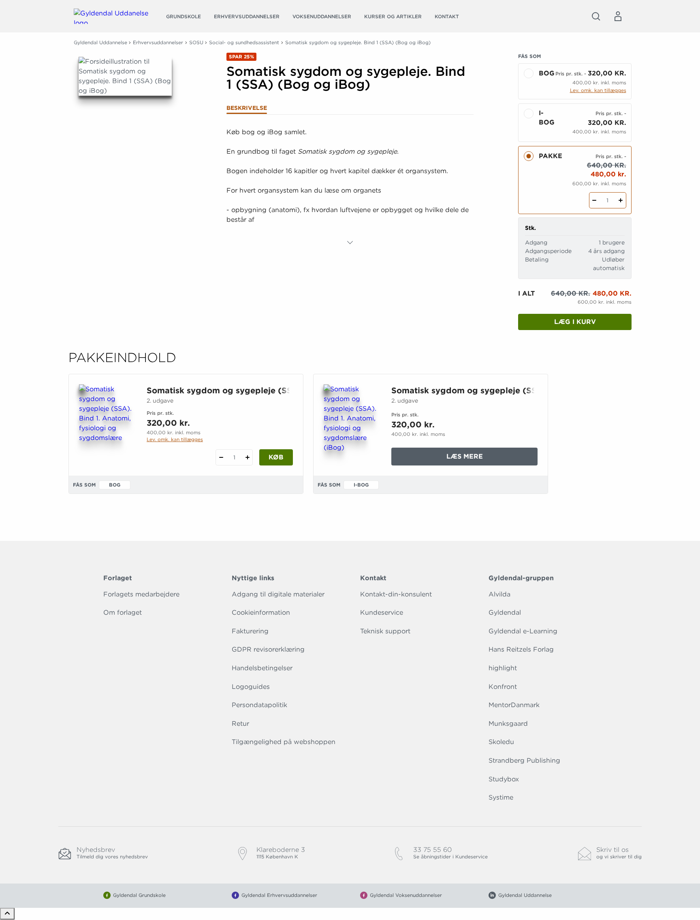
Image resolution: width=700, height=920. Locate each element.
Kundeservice (381, 612)
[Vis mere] (350, 242)
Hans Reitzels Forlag (521, 649)
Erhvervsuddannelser (247, 16)
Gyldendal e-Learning (523, 631)
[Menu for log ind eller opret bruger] (618, 16)
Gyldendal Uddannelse (100, 42)
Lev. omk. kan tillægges (598, 90)
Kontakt (447, 16)
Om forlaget (122, 612)
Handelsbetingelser (262, 668)
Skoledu (501, 742)
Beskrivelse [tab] (246, 108)
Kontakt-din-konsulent (396, 594)
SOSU (196, 42)
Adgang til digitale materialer (278, 594)
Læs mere (491, 458)
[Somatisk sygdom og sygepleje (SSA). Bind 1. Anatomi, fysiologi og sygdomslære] (106, 423)
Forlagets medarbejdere (141, 594)
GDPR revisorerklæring (268, 649)
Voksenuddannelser (321, 16)
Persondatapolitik (259, 705)
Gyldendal (505, 612)
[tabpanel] (350, 187)
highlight (503, 668)
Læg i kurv (575, 322)
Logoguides (251, 687)
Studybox (504, 779)
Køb (276, 457)
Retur (240, 723)
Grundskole (183, 16)
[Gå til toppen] (7, 914)
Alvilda (499, 594)
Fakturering (250, 631)
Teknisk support (385, 631)
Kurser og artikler (393, 16)
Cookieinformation (261, 612)
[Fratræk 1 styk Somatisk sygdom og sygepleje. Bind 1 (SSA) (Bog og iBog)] (594, 200)
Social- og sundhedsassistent (244, 42)
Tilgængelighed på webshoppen (283, 742)
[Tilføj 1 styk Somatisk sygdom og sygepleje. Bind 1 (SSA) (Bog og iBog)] (621, 200)
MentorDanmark (514, 705)
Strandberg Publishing (524, 760)
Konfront (503, 687)
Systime (501, 797)
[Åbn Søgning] (596, 16)
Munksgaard (508, 723)
